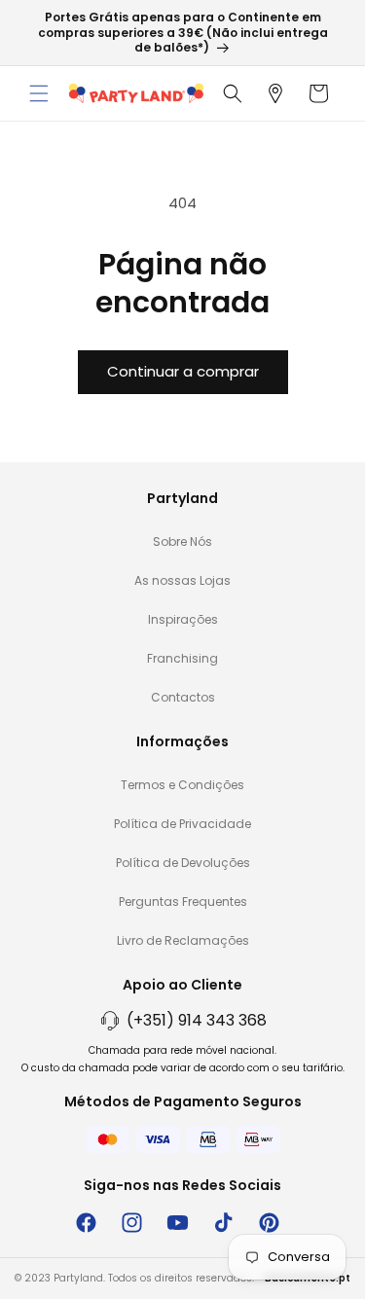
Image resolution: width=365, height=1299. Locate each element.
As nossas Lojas (182, 580)
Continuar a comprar (183, 371)
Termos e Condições (182, 784)
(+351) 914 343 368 (197, 1020)
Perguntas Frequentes (183, 901)
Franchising (182, 658)
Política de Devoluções (183, 862)
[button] (39, 93)
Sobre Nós (182, 541)
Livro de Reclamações (183, 940)
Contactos (183, 697)
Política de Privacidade (182, 823)
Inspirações (183, 619)
